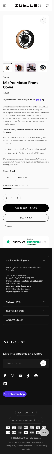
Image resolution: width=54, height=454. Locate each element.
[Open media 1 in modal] (43, 20)
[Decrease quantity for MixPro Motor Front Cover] (6, 198)
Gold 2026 (22, 177)
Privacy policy (25, 442)
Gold (8, 177)
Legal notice (26, 449)
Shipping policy (10, 446)
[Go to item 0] (7, 67)
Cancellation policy (40, 446)
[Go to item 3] (31, 67)
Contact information (25, 446)
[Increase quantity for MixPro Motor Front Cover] (17, 198)
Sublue (6, 77)
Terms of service (37, 442)
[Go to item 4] (42, 67)
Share (9, 227)
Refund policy (14, 442)
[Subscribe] (43, 363)
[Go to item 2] (19, 67)
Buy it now (26, 218)
